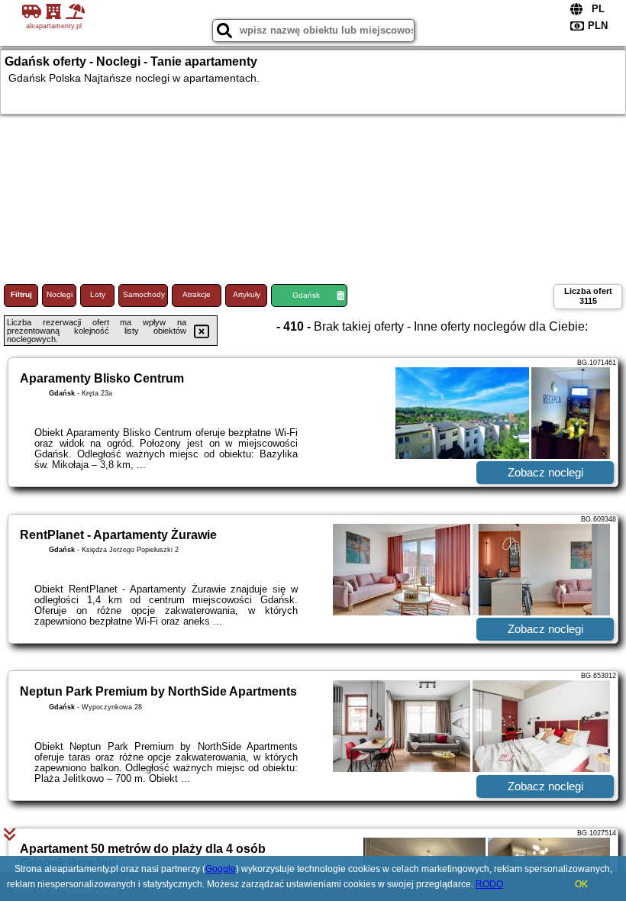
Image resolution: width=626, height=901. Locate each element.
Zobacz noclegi (545, 472)
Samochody (144, 294)
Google (220, 869)
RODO (489, 884)
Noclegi (60, 294)
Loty (97, 294)
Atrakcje (196, 294)
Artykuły (246, 294)
